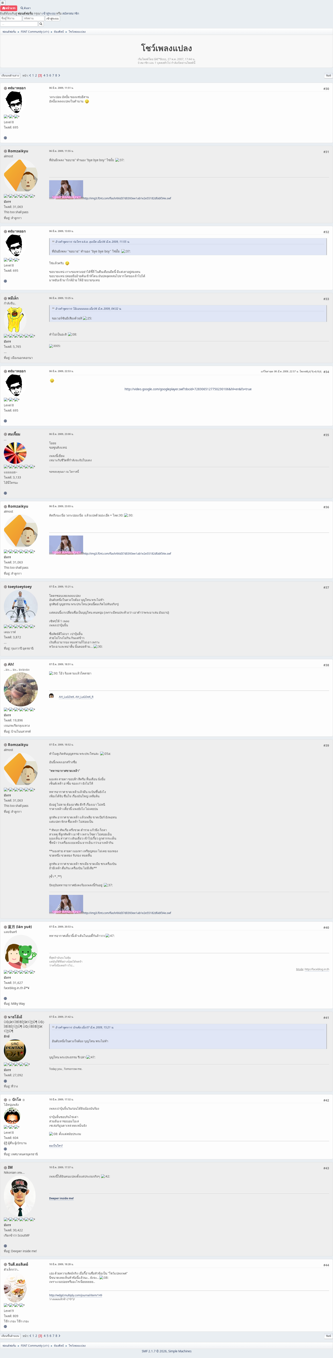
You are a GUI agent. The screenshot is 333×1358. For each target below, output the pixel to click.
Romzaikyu (18, 150)
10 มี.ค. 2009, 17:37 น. (61, 1167)
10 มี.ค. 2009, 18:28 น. (61, 1264)
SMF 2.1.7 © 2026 (154, 1351)
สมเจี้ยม (14, 434)
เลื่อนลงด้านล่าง (10, 75)
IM (10, 1167)
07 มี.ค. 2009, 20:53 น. (61, 926)
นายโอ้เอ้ (15, 1016)
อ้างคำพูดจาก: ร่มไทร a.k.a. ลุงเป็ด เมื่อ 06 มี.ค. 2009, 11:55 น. (92, 242)
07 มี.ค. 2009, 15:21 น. (61, 586)
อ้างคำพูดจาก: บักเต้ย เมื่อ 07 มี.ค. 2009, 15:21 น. (84, 1027)
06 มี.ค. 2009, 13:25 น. (61, 298)
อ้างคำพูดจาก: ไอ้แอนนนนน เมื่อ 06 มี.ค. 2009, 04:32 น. (88, 309)
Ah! (11, 664)
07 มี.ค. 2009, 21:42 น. (61, 1016)
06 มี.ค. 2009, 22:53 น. (61, 371)
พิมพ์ (328, 75)
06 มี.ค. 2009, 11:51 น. (61, 87)
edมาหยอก (17, 87)
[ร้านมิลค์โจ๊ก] (5, 1326)
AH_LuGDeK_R (84, 697)
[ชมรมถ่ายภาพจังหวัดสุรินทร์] (5, 1246)
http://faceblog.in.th (317, 969)
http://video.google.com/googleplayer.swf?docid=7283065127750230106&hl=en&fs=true (188, 389)
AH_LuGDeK (66, 697)
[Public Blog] (5, 998)
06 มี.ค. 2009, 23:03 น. (61, 506)
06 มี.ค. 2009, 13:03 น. (61, 231)
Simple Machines (179, 1351)
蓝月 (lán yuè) (20, 926)
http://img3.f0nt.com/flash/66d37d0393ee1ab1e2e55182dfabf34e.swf (127, 198)
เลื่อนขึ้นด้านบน (10, 1336)
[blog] (5, 493)
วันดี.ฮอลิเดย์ (18, 1264)
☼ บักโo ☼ (16, 1099)
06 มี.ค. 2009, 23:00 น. (61, 434)
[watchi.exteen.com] (5, 138)
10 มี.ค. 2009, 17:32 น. (61, 1099)
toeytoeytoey (20, 586)
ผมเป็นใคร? (56, 1146)
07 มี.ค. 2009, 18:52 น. (61, 744)
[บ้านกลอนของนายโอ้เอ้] (5, 1081)
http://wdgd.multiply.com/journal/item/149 (75, 1295)
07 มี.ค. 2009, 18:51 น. (61, 664)
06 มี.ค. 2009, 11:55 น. (61, 151)
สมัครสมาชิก (70, 13)
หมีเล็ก (13, 298)
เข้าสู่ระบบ (49, 13)
